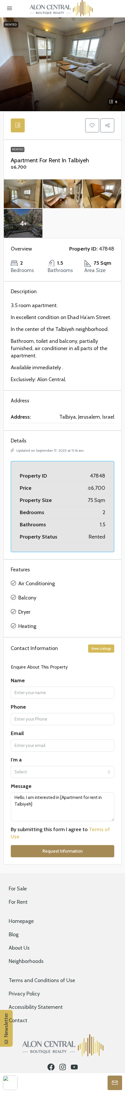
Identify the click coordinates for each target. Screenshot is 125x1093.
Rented (11, 24)
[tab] (18, 125)
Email (17, 733)
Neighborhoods (26, 961)
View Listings (101, 648)
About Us (19, 948)
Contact (18, 1020)
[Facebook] (51, 1067)
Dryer (24, 612)
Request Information (62, 851)
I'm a (16, 760)
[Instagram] (62, 1067)
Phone (18, 707)
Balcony (27, 598)
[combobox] (62, 772)
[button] (92, 125)
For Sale (18, 888)
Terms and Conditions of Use (42, 980)
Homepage (21, 921)
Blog (14, 934)
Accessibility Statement (36, 1007)
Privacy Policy (24, 994)
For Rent (18, 902)
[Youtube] (74, 1067)
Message (21, 786)
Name (18, 680)
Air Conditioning (36, 583)
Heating (27, 626)
